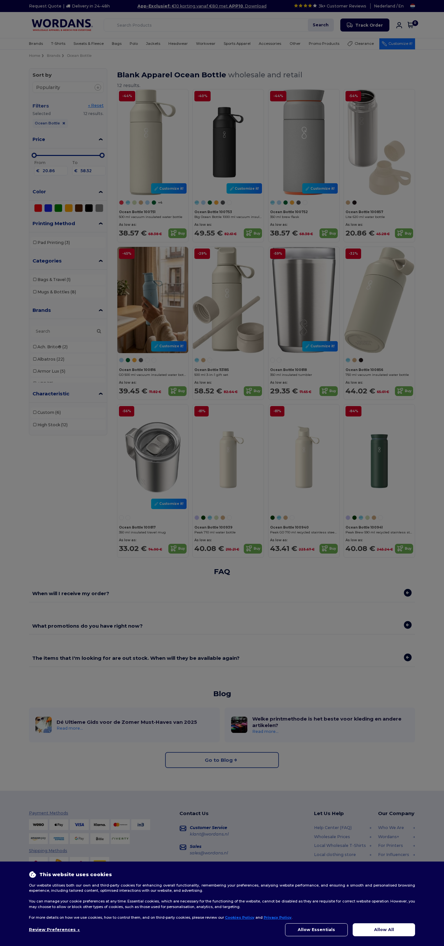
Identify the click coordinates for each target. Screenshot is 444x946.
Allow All (384, 929)
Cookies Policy (240, 917)
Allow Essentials (316, 929)
